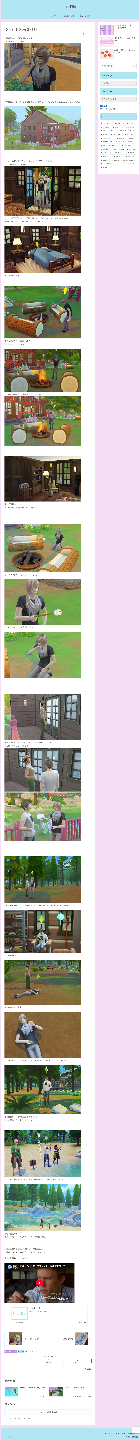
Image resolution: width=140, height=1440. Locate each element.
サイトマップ (109, 1433)
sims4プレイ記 (32, 1351)
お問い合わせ (120, 1433)
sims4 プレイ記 (11, 1351)
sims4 (22, 1351)
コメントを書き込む (48, 1412)
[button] (134, 66)
